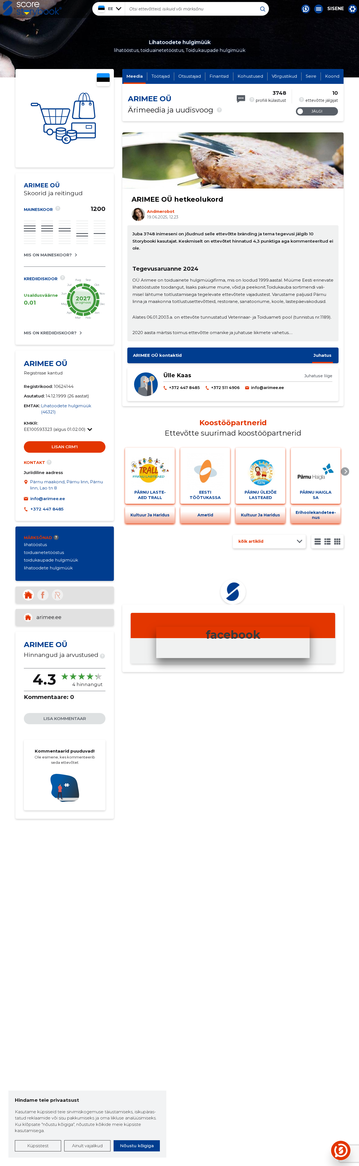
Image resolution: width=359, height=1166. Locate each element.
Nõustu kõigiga (137, 1145)
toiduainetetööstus (44, 552)
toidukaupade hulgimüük (51, 560)
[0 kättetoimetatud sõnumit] (241, 99)
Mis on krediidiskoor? (50, 332)
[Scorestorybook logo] (32, 9)
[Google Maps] (27, 485)
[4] (337, 541)
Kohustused (250, 76)
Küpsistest (38, 1145)
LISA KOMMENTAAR (64, 718)
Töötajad (160, 76)
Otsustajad (189, 76)
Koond (332, 76)
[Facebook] (43, 595)
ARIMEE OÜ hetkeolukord (177, 199)
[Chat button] (305, 8)
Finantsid (219, 76)
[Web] (28, 595)
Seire (311, 76)
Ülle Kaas (177, 375)
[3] (327, 541)
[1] (317, 541)
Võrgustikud (284, 76)
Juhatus (323, 355)
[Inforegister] (57, 595)
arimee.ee (48, 617)
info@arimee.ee (47, 498)
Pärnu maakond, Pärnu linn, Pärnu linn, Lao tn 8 (66, 485)
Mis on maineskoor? (48, 254)
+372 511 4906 (225, 387)
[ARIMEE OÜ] (64, 118)
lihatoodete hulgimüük (48, 568)
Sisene (335, 8)
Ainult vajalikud (87, 1145)
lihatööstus (35, 544)
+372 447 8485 (46, 509)
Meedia (134, 76)
